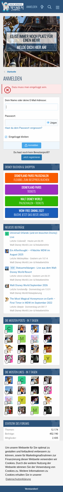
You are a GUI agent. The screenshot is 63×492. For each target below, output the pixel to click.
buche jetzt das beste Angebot (31, 212)
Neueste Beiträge (14, 227)
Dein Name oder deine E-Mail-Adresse (25, 100)
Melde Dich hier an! (31, 47)
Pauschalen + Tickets (31, 201)
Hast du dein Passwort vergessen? (23, 127)
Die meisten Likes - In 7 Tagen (21, 372)
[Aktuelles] (42, 6)
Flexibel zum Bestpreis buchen (31, 178)
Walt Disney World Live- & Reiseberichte (29, 245)
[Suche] (49, 6)
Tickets (31, 189)
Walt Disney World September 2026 (29, 285)
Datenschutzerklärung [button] (18, 479)
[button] (57, 7)
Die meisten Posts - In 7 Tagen (21, 320)
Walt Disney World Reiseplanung (26, 293)
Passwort (10, 116)
